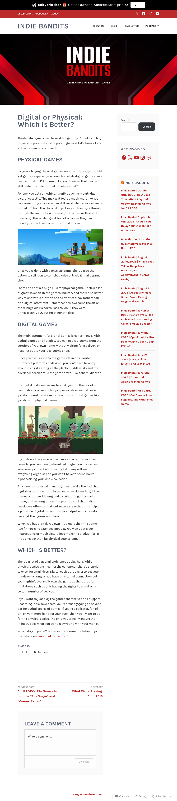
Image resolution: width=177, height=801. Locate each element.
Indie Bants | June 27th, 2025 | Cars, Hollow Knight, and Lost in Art (136, 359)
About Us (98, 25)
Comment (84, 761)
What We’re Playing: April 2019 (87, 692)
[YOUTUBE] (157, 13)
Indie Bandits (43, 26)
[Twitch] (149, 157)
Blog (114, 25)
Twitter (61, 636)
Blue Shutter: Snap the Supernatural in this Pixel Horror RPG (137, 244)
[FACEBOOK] (144, 13)
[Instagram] (142, 157)
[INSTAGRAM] (150, 13)
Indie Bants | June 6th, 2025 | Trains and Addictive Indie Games (135, 377)
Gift (138, 4)
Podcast (150, 25)
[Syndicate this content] (122, 183)
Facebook (45, 636)
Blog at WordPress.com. (88, 794)
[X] (137, 13)
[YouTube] (136, 157)
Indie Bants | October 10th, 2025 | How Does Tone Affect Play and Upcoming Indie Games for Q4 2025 (136, 199)
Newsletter (131, 25)
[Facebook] (124, 157)
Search (125, 120)
